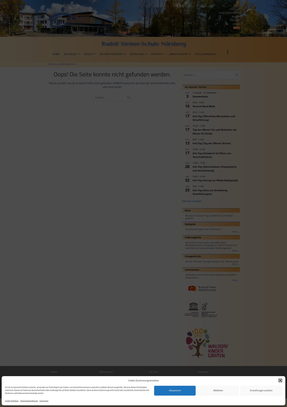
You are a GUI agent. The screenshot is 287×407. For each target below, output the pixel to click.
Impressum (44, 401)
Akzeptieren (175, 390)
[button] (280, 380)
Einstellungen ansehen (261, 390)
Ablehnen (218, 390)
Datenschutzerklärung (29, 401)
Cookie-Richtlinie (12, 401)
